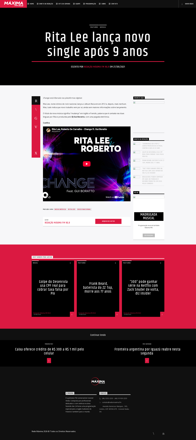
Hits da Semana (64, 3)
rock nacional (84, 209)
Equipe (78, 3)
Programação (91, 3)
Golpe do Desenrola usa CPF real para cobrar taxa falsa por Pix (153, 154)
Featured (94, 27)
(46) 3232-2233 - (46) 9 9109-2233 (114, 398)
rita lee (71, 209)
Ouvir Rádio (189, 3)
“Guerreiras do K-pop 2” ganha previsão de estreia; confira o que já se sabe (152, 146)
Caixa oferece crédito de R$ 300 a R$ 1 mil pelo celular (49, 351)
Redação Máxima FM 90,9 (96, 67)
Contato (114, 3)
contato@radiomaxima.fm (111, 402)
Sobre (104, 3)
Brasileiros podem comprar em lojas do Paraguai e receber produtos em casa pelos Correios (152, 180)
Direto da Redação (46, 3)
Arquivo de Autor (108, 221)
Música (103, 27)
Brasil (35, 263)
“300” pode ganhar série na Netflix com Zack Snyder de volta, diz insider (152, 170)
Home (32, 3)
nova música (60, 209)
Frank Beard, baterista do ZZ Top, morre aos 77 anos (153, 161)
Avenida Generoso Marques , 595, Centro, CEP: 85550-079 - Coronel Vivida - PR (114, 409)
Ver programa (148, 235)
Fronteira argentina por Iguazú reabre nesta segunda (148, 351)
